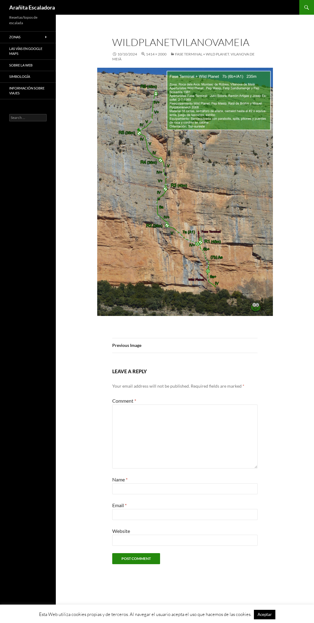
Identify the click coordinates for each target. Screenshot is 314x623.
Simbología (19, 76)
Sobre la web (21, 65)
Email (119, 505)
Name (120, 479)
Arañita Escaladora (32, 7)
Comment (124, 401)
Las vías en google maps (25, 51)
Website (121, 531)
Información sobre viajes (26, 90)
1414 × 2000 (156, 54)
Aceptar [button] (265, 614)
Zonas (15, 37)
